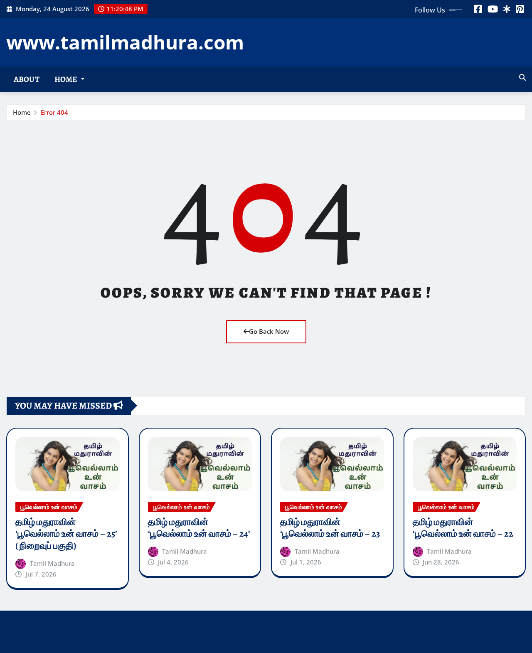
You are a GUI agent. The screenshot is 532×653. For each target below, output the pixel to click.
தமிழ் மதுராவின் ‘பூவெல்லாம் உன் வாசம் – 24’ (199, 528)
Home (66, 79)
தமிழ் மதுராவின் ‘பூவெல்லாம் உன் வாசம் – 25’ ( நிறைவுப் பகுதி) (66, 534)
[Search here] (522, 77)
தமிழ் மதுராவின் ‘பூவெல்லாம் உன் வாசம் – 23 (330, 528)
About (26, 79)
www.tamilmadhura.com (125, 42)
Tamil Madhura (52, 563)
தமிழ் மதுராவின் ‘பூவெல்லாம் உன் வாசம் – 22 (463, 528)
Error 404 (54, 112)
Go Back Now (269, 331)
